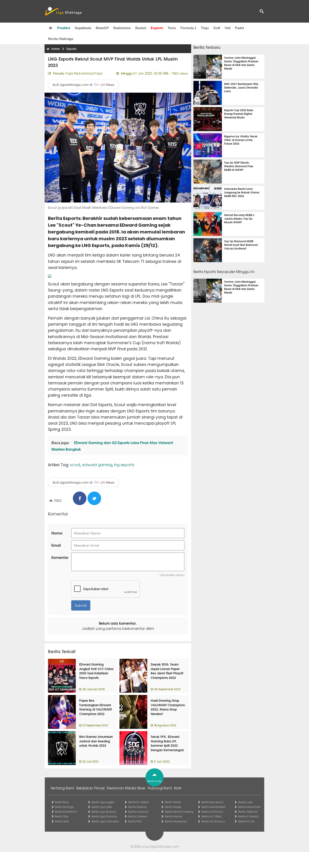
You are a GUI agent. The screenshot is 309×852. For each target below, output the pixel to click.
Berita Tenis (62, 821)
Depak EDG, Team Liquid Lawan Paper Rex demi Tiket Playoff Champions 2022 (167, 671)
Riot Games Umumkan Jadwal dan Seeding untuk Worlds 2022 (96, 741)
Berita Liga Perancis (104, 816)
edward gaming (97, 464)
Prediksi (63, 28)
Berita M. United (138, 802)
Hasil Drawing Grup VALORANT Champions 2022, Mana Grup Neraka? (168, 707)
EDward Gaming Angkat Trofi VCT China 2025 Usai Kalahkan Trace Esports (96, 671)
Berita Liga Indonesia (105, 821)
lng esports (124, 464)
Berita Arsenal (137, 807)
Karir (177, 788)
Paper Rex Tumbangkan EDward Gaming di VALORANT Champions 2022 (95, 707)
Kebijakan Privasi (90, 788)
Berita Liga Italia (102, 807)
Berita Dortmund (212, 812)
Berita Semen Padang (179, 812)
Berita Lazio (245, 802)
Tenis (172, 28)
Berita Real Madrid (213, 807)
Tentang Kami (62, 788)
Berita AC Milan (211, 816)
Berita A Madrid (248, 816)
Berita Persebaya (176, 821)
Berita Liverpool (138, 812)
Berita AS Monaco (213, 821)
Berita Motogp (64, 807)
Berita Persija (173, 807)
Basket (140, 28)
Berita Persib (173, 802)
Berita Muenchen (249, 807)
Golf (216, 28)
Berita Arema (173, 816)
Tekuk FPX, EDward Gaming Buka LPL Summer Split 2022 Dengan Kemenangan (167, 743)
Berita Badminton (66, 812)
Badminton (122, 28)
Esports (157, 28)
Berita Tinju (61, 816)
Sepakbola (83, 28)
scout (75, 464)
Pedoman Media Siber (126, 788)
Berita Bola (62, 802)
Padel (239, 28)
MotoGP (102, 28)
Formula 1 (188, 28)
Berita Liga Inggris (103, 802)
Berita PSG (135, 821)
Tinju (205, 28)
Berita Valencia (248, 812)
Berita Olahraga (60, 39)
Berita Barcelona (212, 802)
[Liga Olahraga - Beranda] (63, 11)
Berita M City (246, 821)
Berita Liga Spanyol (104, 812)
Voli (228, 28)
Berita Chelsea (137, 816)
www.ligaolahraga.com (160, 846)
